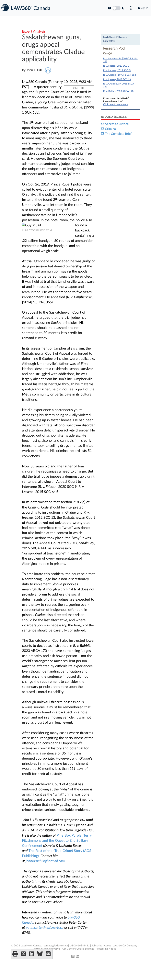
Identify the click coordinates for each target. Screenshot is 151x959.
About (107, 945)
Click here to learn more (115, 104)
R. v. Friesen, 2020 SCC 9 (116, 66)
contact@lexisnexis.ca (56, 945)
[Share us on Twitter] (23, 954)
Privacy (54, 949)
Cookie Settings (85, 949)
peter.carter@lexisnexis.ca (45, 928)
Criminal (111, 128)
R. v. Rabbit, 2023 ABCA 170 (118, 91)
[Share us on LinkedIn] (32, 954)
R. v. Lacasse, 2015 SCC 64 (117, 70)
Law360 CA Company (125, 945)
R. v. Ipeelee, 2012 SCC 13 (117, 79)
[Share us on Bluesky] (40, 954)
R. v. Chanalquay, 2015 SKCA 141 (118, 85)
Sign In (144, 8)
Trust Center (67, 949)
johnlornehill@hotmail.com (45, 861)
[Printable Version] (15, 954)
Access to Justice (117, 124)
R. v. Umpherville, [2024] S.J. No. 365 (120, 60)
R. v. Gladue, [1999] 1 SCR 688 (119, 75)
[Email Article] (48, 954)
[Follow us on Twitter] (73, 956)
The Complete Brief (118, 133)
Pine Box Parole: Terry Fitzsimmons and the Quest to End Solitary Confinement (57, 841)
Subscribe (96, 945)
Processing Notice (106, 949)
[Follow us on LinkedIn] (77, 956)
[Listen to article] (48, 70)
